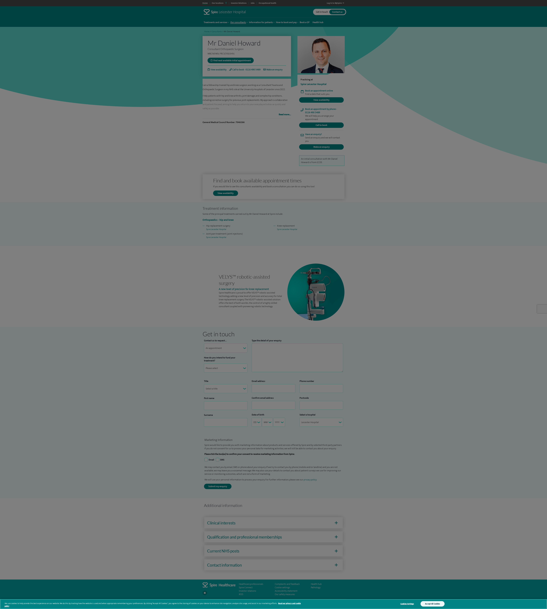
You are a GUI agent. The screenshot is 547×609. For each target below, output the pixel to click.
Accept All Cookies (432, 604)
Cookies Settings (407, 604)
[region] (273, 604)
